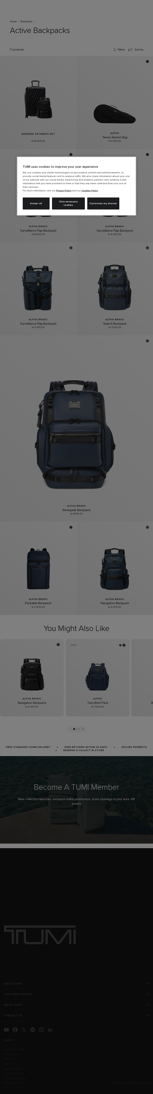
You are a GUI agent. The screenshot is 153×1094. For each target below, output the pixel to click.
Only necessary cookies (68, 203)
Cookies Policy (89, 191)
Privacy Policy (64, 191)
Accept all (36, 203)
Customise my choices (103, 203)
